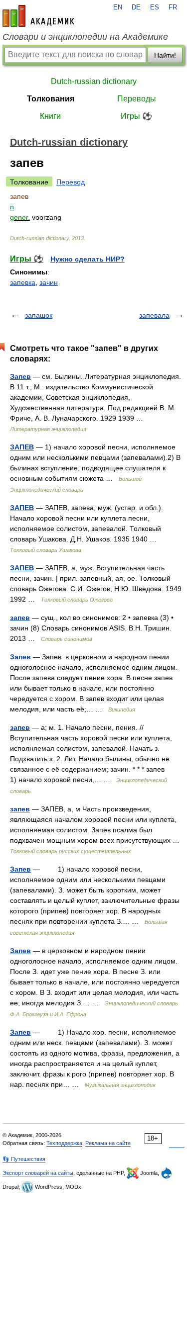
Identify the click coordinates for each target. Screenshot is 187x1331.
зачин (48, 282)
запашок (38, 315)
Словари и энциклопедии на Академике (85, 37)
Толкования (50, 98)
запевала (154, 315)
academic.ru (38, 16)
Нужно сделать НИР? (87, 259)
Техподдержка (64, 1143)
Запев (20, 376)
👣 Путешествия (23, 1159)
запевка (22, 282)
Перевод (70, 182)
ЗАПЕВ (22, 447)
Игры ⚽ (136, 116)
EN (117, 7)
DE (136, 7)
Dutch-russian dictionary (94, 81)
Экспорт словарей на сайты (37, 1173)
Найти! (165, 55)
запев (20, 617)
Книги (50, 116)
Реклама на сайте (108, 1143)
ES (154, 7)
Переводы (136, 98)
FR (173, 7)
